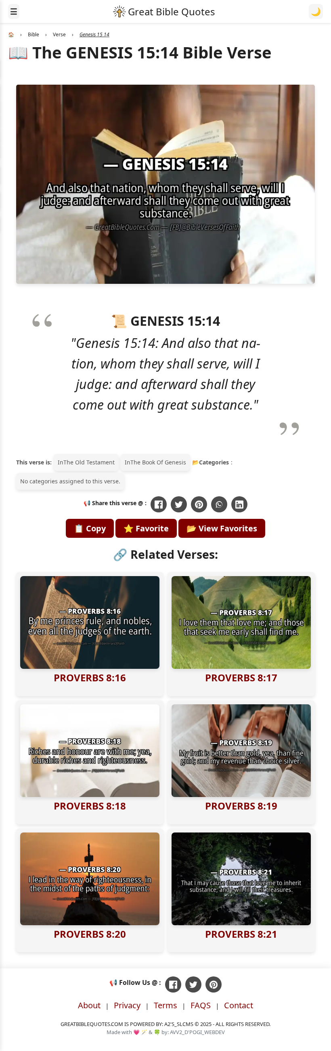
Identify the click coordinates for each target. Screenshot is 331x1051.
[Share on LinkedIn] (239, 504)
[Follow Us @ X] (193, 984)
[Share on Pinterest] (199, 504)
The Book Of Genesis (158, 462)
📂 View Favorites (221, 528)
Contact (238, 1005)
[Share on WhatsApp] (219, 504)
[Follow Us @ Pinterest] (213, 984)
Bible (33, 34)
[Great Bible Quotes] (164, 11)
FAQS (201, 1005)
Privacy (127, 1005)
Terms (165, 1005)
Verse (59, 34)
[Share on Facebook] (159, 504)
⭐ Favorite (146, 528)
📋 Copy (90, 528)
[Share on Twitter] (179, 504)
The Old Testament (89, 462)
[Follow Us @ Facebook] (173, 984)
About (89, 1005)
